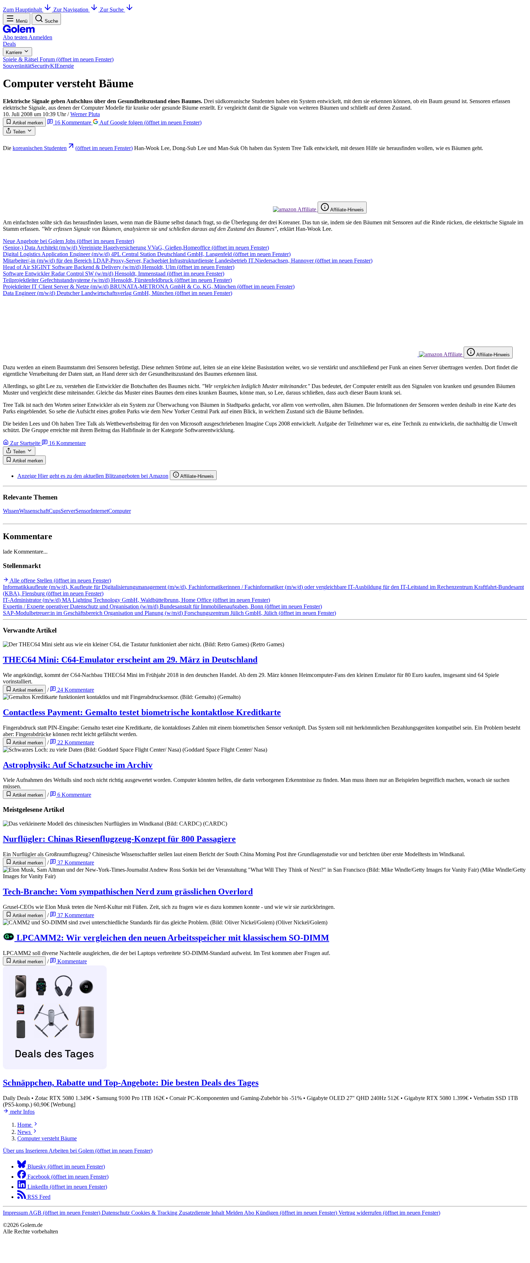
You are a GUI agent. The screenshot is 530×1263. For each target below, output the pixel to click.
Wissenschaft (34, 511)
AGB (64, 1213)
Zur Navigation (71, 9)
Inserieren (37, 1151)
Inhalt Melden (227, 1213)
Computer (119, 511)
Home (25, 1125)
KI (53, 66)
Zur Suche (112, 9)
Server (68, 511)
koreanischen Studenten (73, 148)
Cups (55, 511)
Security (40, 66)
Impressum (16, 1213)
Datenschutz (116, 1213)
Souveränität (17, 66)
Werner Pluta (85, 114)
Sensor (83, 511)
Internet (99, 511)
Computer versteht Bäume (47, 1138)
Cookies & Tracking (155, 1213)
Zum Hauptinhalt (23, 9)
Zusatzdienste (195, 1213)
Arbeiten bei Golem (101, 1151)
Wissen (11, 511)
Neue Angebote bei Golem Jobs (68, 241)
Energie (65, 66)
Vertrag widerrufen (389, 1213)
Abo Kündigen (290, 1213)
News (24, 1132)
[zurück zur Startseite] (19, 31)
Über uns (14, 1151)
